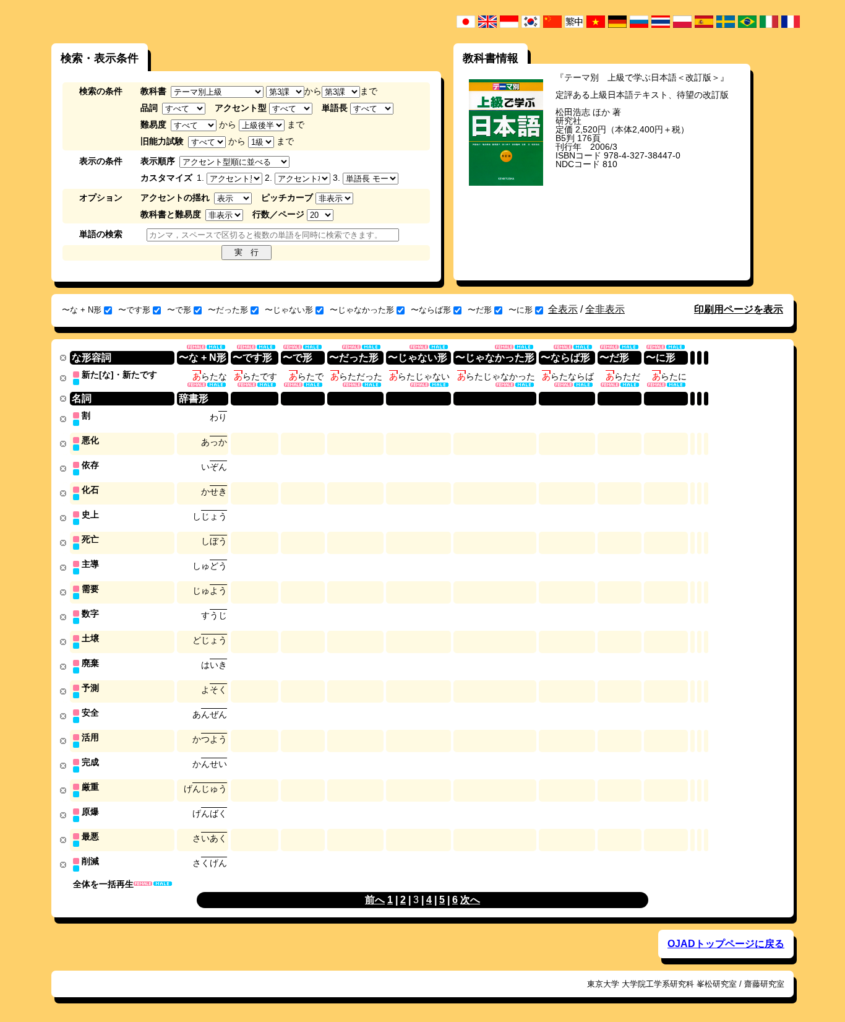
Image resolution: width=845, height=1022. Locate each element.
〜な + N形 (81, 309)
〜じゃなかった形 (362, 309)
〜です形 (134, 309)
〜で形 (179, 309)
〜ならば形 (431, 309)
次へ (470, 899)
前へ (375, 899)
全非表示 (605, 309)
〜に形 (520, 309)
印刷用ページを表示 (738, 309)
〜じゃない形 (289, 309)
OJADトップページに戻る (725, 943)
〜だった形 (228, 309)
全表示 (563, 309)
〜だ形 (480, 309)
